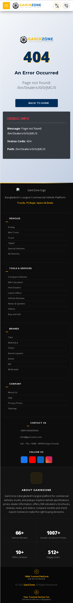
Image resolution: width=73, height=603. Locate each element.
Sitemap (12, 408)
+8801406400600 (29, 430)
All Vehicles (14, 253)
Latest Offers (15, 293)
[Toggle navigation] (6, 5)
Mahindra (13, 342)
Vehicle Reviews (16, 298)
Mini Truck (13, 232)
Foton (11, 347)
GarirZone (29, 584)
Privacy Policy (15, 403)
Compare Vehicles (17, 276)
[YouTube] (32, 459)
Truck (11, 237)
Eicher (11, 358)
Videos (11, 308)
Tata (10, 337)
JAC (9, 364)
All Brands (13, 369)
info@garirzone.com (31, 437)
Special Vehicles (16, 248)
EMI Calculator (15, 282)
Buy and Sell (14, 314)
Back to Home (38, 102)
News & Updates (16, 303)
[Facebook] (24, 459)
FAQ (10, 397)
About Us (12, 392)
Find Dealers (14, 287)
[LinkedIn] (40, 459)
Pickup (11, 227)
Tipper (11, 243)
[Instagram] (48, 459)
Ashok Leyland (15, 353)
